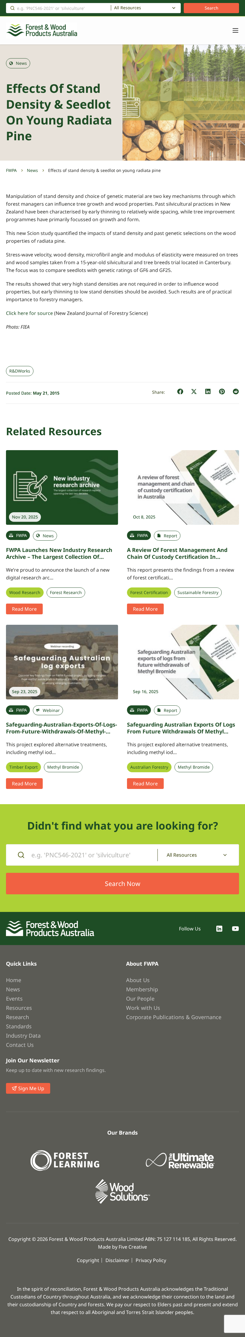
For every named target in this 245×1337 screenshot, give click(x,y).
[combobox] (146, 8)
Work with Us (143, 1007)
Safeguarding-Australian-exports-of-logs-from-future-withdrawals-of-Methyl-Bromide (61, 731)
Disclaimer (117, 1260)
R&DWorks (19, 371)
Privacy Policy (151, 1260)
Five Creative (133, 1247)
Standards (19, 1026)
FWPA (11, 170)
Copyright (88, 1260)
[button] (180, 391)
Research (17, 1017)
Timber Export (23, 767)
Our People (140, 998)
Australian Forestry (149, 767)
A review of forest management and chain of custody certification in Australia (177, 556)
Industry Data (23, 1035)
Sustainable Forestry (197, 592)
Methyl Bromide (63, 767)
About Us (138, 980)
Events (14, 998)
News (32, 170)
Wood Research (24, 592)
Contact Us (20, 1044)
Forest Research (66, 592)
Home (13, 980)
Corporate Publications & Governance (173, 1017)
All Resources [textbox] (127, 7)
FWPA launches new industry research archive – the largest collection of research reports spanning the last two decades (61, 560)
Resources (19, 1007)
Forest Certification (149, 592)
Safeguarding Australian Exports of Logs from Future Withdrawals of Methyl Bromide (181, 731)
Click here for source (29, 313)
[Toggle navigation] (232, 30)
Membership (142, 989)
